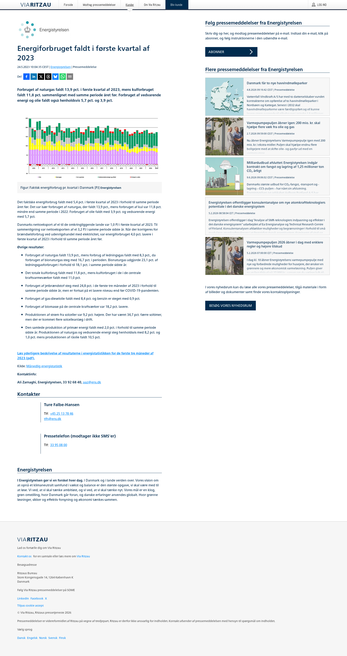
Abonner (216, 52)
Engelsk (32, 637)
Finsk (62, 637)
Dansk (21, 637)
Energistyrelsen (61, 66)
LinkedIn (23, 598)
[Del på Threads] (48, 76)
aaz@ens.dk (92, 382)
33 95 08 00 (58, 445)
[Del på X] (41, 76)
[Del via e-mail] (70, 76)
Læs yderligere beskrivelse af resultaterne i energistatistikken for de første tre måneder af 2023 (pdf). (85, 355)
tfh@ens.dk (52, 419)
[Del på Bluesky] (55, 76)
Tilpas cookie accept (30, 605)
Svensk (52, 637)
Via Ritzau (83, 556)
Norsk (43, 637)
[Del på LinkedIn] (34, 76)
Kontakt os (24, 556)
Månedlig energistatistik (44, 366)
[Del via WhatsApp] (62, 76)
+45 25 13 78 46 (61, 413)
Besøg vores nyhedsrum (230, 305)
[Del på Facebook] (26, 76)
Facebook (37, 598)
